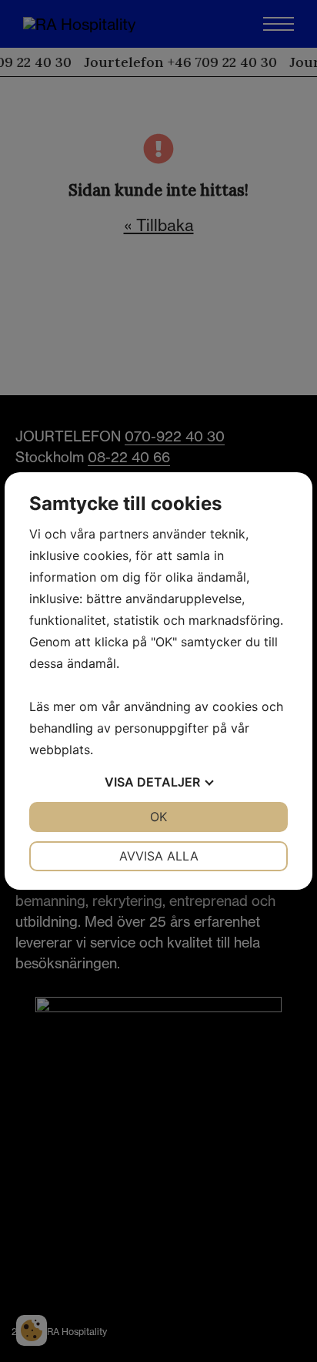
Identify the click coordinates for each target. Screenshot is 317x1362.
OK (158, 816)
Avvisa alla (159, 856)
